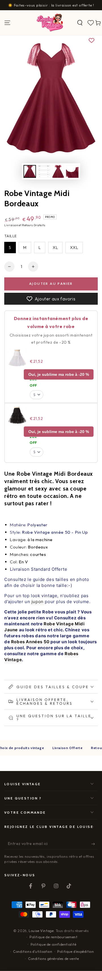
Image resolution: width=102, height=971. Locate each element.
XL (55, 247)
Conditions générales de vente (53, 958)
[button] (80, 23)
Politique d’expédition (75, 951)
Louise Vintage (41, 931)
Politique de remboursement (53, 937)
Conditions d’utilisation (32, 951)
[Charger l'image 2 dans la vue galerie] (44, 171)
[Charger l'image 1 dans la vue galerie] (30, 171)
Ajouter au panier (51, 283)
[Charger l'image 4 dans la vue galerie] (72, 171)
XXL (74, 247)
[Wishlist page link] (91, 23)
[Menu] (7, 23)
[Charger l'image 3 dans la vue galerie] (58, 171)
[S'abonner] (94, 844)
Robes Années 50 (30, 641)
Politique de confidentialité (53, 944)
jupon (37, 601)
